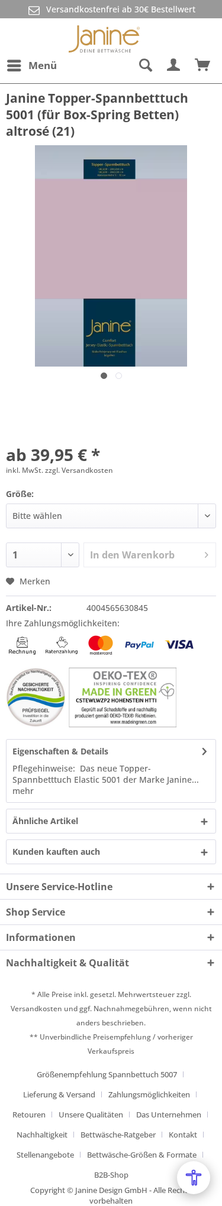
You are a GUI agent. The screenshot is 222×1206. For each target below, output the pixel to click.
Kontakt (183, 1134)
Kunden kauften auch (56, 851)
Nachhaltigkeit (42, 1134)
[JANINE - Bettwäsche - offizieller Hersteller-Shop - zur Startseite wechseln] (104, 36)
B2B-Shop (111, 1174)
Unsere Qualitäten (91, 1114)
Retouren (29, 1114)
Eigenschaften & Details (60, 751)
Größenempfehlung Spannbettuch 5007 (107, 1074)
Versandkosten (36, 1009)
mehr (23, 790)
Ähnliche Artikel (45, 820)
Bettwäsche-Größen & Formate (142, 1154)
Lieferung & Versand (59, 1094)
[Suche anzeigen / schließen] (145, 65)
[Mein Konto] (174, 65)
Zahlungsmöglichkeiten (149, 1094)
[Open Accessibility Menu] (193, 1177)
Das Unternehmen (168, 1114)
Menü (42, 65)
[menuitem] (31, 65)
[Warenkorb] (203, 65)
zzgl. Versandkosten (79, 470)
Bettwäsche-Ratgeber (118, 1134)
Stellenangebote (45, 1154)
